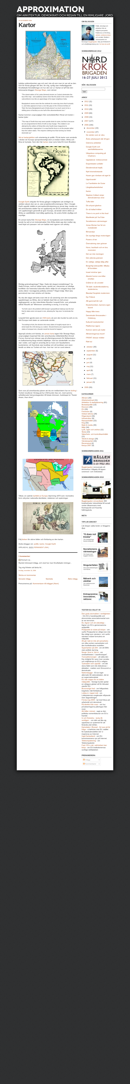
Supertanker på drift (90, 648)
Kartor (27, 25)
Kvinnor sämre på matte (95, 330)
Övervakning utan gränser (96, 243)
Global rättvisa (87, 414)
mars (89, 374)
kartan (45, 142)
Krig (83, 423)
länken (24, 539)
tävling (73, 391)
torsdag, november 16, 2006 (27, 570)
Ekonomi (85, 407)
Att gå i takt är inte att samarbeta (95, 641)
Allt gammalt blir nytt (94, 301)
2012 (86, 101)
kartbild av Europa (40, 496)
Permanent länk (41, 547)
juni (88, 362)
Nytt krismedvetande (94, 172)
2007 (86, 121)
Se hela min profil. (104, 44)
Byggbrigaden (92, 42)
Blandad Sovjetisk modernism (98, 293)
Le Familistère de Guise (95, 183)
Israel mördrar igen (93, 272)
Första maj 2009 (88, 700)
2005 (86, 387)
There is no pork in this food (97, 213)
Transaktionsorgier (89, 657)
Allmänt (85, 398)
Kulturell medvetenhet (94, 322)
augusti (90, 355)
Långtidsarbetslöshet (94, 187)
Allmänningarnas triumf (95, 334)
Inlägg (87, 760)
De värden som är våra (95, 135)
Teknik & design (88, 439)
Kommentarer (90, 764)
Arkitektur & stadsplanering (92, 402)
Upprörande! (91, 179)
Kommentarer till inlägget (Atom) (46, 584)
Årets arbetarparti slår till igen (98, 139)
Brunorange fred (88, 688)
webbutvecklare (106, 35)
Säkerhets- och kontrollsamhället (95, 434)
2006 (86, 125)
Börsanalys (90, 232)
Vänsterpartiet (87, 441)
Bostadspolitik (87, 405)
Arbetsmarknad (88, 400)
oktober (90, 347)
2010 (86, 109)
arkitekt (98, 35)
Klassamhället (87, 421)
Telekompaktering (89, 741)
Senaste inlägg (24, 579)
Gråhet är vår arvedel (94, 283)
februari (90, 378)
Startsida (49, 579)
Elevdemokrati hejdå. (94, 168)
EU (83, 409)
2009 (86, 113)
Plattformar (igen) (93, 326)
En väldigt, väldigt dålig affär (97, 262)
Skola (84, 432)
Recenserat (86, 443)
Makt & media (87, 425)
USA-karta (46, 318)
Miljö (83, 427)
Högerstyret (86, 416)
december (91, 128)
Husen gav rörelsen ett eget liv (98, 175)
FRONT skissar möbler (95, 338)
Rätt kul (89, 342)
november (91, 132)
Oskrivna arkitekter (93, 143)
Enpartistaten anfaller (94, 164)
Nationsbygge (87, 673)
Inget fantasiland (88, 736)
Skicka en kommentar (27, 575)
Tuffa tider (90, 202)
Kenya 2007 (86, 445)
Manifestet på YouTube (95, 217)
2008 (86, 117)
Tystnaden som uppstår (91, 664)
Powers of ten (91, 240)
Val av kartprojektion (27, 137)
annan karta (49, 334)
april (89, 370)
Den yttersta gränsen (94, 258)
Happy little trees (92, 311)
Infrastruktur (86, 418)
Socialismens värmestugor (96, 221)
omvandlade (98, 501)
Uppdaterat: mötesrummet (96, 160)
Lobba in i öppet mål (90, 693)
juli (88, 359)
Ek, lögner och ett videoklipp (93, 623)
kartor (42, 544)
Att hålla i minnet (88, 711)
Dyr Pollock (90, 297)
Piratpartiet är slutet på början (93, 630)
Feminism (86, 411)
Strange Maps (40, 90)
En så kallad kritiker (94, 209)
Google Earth (24, 202)
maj (88, 366)
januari (90, 382)
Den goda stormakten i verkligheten (96, 614)
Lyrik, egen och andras (91, 430)
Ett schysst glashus (93, 205)
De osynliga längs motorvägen (98, 236)
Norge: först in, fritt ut (90, 652)
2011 (86, 105)
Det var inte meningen (95, 254)
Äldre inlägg (72, 579)
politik (36, 544)
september (91, 351)
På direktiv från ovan (90, 704)
